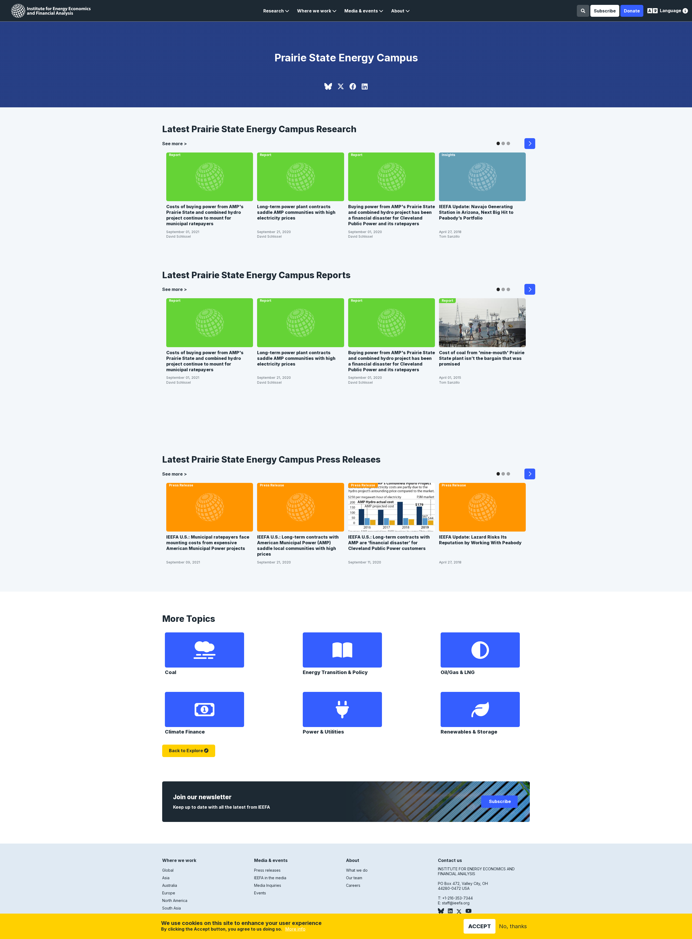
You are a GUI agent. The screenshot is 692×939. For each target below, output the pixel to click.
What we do (357, 870)
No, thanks (513, 926)
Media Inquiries (267, 885)
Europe (168, 893)
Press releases (267, 870)
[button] (276, 10)
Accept (479, 926)
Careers (353, 885)
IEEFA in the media (270, 877)
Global (168, 870)
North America (174, 900)
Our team (354, 877)
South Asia (171, 908)
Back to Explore (186, 750)
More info (295, 929)
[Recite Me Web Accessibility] (685, 11)
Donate (632, 11)
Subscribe (605, 11)
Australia (169, 885)
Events (260, 893)
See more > (174, 143)
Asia (165, 877)
